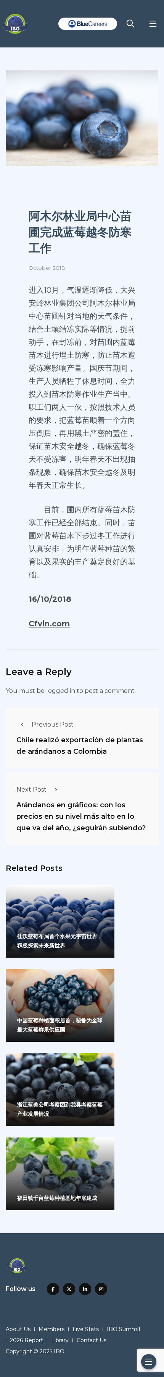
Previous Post (53, 724)
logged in (60, 690)
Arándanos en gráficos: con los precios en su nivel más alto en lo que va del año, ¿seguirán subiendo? (81, 816)
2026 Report (26, 1340)
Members (51, 1329)
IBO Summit (124, 1329)
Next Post (31, 789)
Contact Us (91, 1340)
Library (60, 1340)
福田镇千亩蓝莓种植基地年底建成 (57, 1197)
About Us (18, 1329)
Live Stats (85, 1329)
